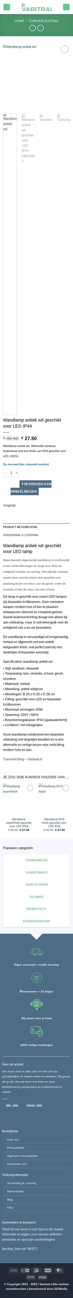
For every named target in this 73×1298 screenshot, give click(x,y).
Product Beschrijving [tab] (20, 527)
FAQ (10, 1207)
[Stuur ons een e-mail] (19, 1115)
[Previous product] (40, 28)
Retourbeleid (15, 1191)
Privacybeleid (15, 1147)
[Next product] (32, 28)
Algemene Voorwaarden (22, 1155)
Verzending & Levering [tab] (20, 535)
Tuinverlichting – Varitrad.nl (22, 759)
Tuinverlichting (43, 21)
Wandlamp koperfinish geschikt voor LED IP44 (18, 823)
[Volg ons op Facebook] (5, 1115)
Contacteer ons (17, 1164)
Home (19, 21)
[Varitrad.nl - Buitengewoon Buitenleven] (36, 7)
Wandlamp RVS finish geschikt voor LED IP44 (54, 823)
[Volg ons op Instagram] (12, 1115)
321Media (60, 1288)
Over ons (13, 1139)
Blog (10, 1199)
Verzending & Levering (21, 1183)
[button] (6, 7)
